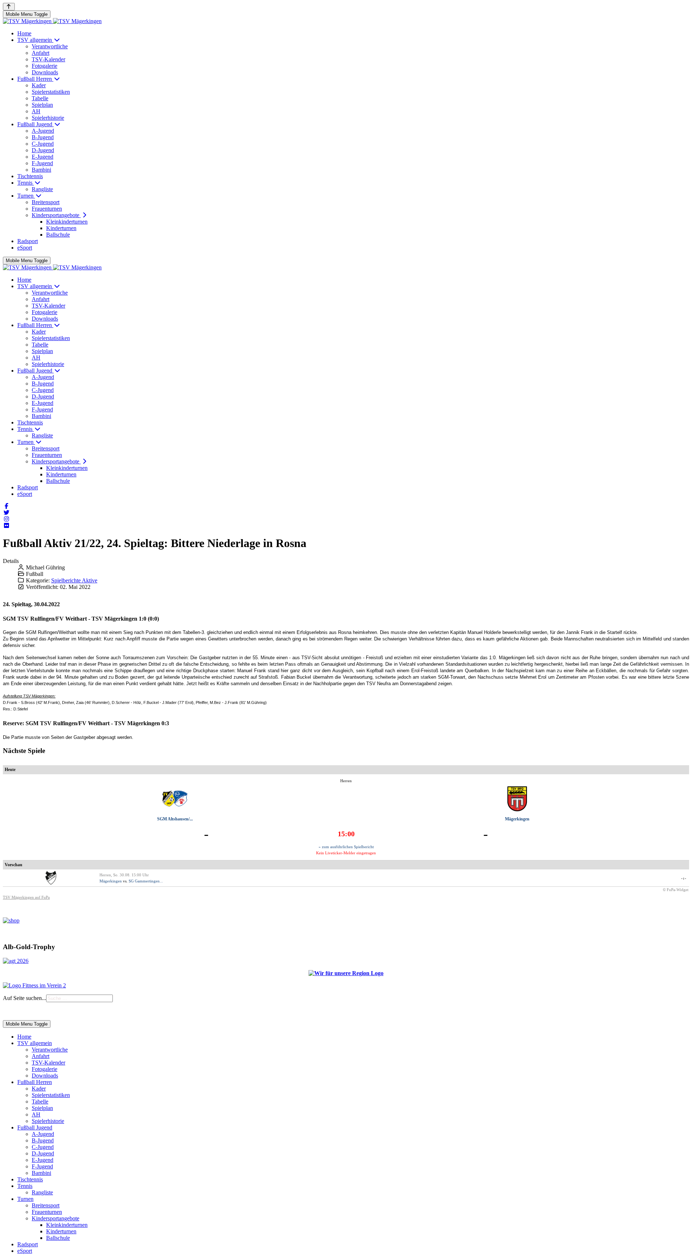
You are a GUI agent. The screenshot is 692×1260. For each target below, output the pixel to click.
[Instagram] (6, 519)
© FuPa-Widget (675, 889)
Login (33, 1011)
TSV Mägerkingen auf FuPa (26, 897)
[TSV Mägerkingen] (52, 21)
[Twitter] (6, 513)
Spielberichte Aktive (74, 580)
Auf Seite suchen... (24, 998)
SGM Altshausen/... (175, 818)
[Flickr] (6, 526)
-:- (684, 878)
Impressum (13, 1011)
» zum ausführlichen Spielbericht (346, 847)
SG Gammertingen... (146, 881)
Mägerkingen (517, 818)
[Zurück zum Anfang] (9, 6)
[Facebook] (6, 506)
